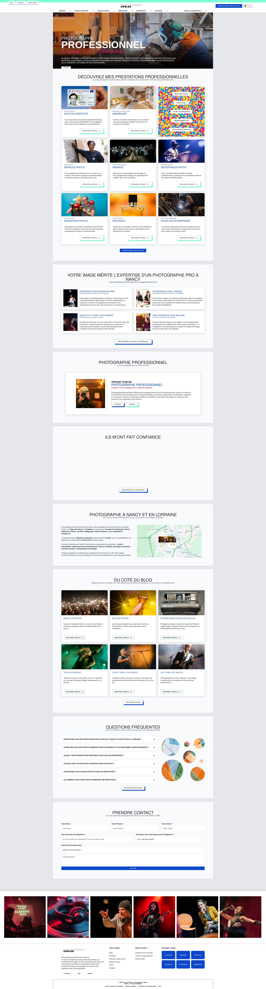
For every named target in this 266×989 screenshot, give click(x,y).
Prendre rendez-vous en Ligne (229, 6)
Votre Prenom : (117, 824)
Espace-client (181, 102)
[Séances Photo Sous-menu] (114, 10)
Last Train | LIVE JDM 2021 (171, 672)
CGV (159, 986)
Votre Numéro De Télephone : (73, 835)
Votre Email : (167, 824)
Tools (111, 965)
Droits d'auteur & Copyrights (114, 986)
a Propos (67, 973)
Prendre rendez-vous (181, 120)
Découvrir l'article (73, 637)
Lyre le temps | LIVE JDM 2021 (125, 672)
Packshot (168, 964)
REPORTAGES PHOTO (173, 167)
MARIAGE (62, 11)
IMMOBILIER (119, 113)
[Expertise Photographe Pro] (70, 298)
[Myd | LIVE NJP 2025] (133, 602)
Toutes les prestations (181, 111)
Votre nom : (66, 824)
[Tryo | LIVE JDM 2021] (84, 656)
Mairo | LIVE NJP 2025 (72, 618)
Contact (112, 968)
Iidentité (168, 955)
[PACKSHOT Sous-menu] (167, 10)
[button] (109, 739)
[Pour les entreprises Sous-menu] (206, 10)
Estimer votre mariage (144, 953)
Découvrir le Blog (181, 94)
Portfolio (21, 2)
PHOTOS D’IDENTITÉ (81, 11)
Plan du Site (140, 959)
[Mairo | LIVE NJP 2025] (84, 602)
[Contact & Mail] (245, 6)
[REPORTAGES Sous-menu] (150, 10)
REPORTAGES (141, 11)
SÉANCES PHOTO (74, 167)
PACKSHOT (158, 11)
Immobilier (198, 964)
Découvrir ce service (138, 237)
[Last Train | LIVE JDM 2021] (181, 656)
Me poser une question (133, 788)
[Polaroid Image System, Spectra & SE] (181, 602)
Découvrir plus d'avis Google (133, 490)
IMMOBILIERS (122, 11)
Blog (11, 2)
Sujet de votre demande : (71, 845)
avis (79, 973)
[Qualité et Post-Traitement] (70, 322)
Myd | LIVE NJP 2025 (120, 618)
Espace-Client (32, 2)
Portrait (197, 955)
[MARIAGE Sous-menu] (70, 10)
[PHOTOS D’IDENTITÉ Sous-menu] (93, 10)
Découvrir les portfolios (181, 129)
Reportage (183, 964)
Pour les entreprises (192, 11)
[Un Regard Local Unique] (143, 298)
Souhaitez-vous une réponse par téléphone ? (155, 835)
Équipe (90, 973)
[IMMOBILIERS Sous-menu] (132, 10)
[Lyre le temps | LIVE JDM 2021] (133, 656)
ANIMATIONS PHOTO (76, 221)
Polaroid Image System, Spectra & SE (177, 618)
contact (132, 404)
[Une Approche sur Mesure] (143, 322)
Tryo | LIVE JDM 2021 (72, 672)
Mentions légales (130, 986)
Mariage (183, 955)
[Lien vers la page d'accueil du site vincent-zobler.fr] (131, 5)
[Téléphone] (250, 6)
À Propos (117, 404)
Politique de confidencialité (147, 986)
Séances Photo (103, 11)
